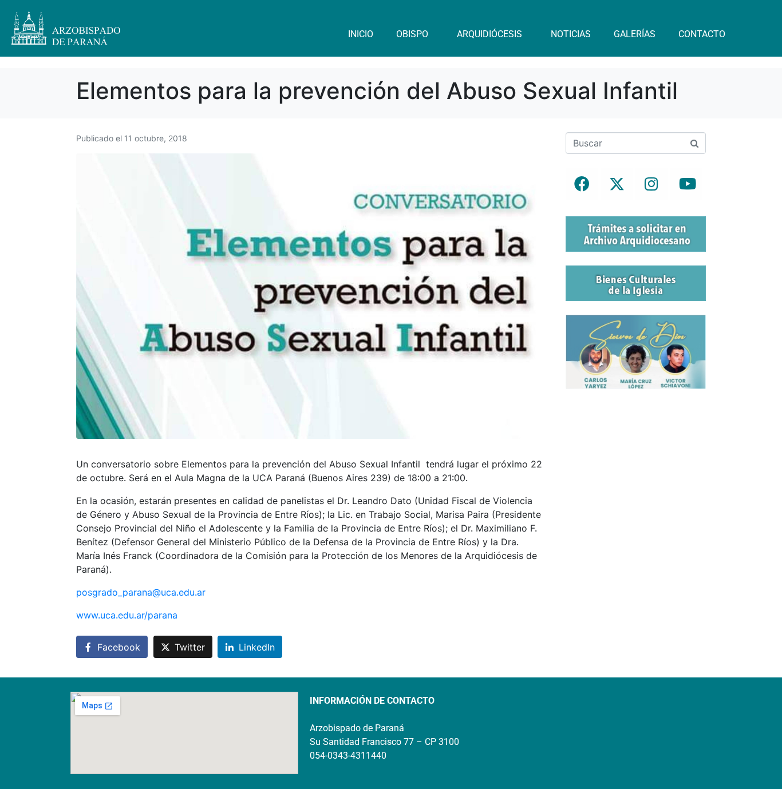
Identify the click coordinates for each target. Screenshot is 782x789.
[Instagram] (651, 184)
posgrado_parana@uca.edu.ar (141, 592)
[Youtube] (686, 184)
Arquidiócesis (489, 34)
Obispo (412, 34)
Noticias (571, 34)
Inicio (360, 34)
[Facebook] (582, 184)
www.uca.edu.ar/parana (126, 615)
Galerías (634, 34)
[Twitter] (617, 184)
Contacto (701, 34)
